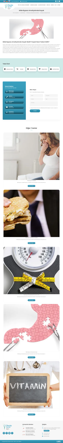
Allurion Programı (42, 4)
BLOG (56, 4)
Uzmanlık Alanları (33, 4)
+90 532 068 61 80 (16, 1)
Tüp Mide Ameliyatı (29, 427)
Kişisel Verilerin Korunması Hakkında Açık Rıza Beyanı (40, 107)
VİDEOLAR (48, 4)
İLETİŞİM (58, 4)
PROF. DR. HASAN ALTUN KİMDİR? (23, 4)
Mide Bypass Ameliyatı (30, 431)
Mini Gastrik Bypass (29, 434)
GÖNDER (35, 110)
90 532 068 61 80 (46, 434)
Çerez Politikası (18, 441)
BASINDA (52, 4)
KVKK (15, 441)
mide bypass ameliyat (15, 44)
